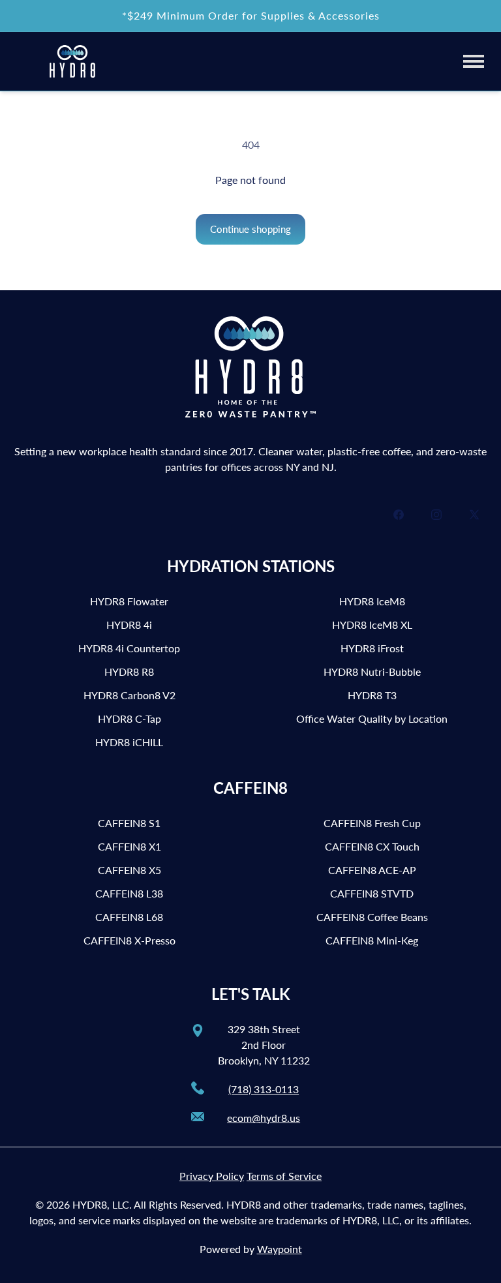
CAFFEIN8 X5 (129, 870)
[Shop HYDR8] (72, 61)
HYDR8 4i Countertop (129, 648)
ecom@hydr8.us (263, 1117)
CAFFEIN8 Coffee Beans (372, 917)
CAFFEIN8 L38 (129, 893)
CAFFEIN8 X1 (129, 846)
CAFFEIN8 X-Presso (129, 940)
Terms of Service (284, 1176)
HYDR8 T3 (372, 695)
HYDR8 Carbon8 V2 (129, 695)
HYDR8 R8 (129, 671)
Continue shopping (250, 229)
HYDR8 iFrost (372, 648)
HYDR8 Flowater (129, 601)
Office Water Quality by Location (372, 718)
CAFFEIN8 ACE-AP (372, 870)
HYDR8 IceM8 (372, 601)
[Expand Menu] (473, 61)
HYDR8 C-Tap (129, 718)
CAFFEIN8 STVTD (372, 893)
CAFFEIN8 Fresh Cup (372, 823)
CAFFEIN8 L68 (129, 917)
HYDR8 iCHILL (129, 742)
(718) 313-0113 (263, 1089)
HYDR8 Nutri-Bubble (372, 671)
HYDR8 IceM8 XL (372, 624)
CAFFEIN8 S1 (129, 823)
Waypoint (279, 1249)
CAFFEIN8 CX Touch (372, 846)
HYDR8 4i (129, 624)
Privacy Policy (211, 1176)
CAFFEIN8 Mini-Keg (372, 940)
